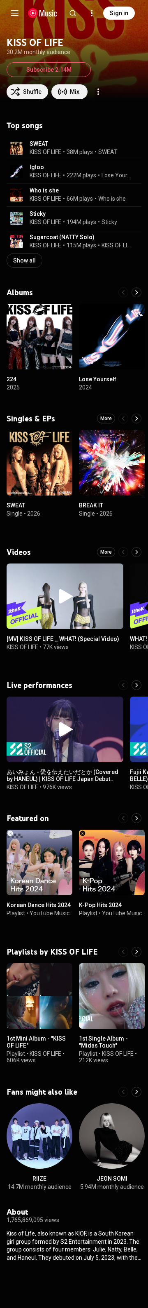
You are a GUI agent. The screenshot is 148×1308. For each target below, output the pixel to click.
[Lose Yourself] (112, 336)
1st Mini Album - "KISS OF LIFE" (36, 1042)
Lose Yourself (117, 175)
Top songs (25, 125)
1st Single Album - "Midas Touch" (103, 1042)
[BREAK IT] (112, 463)
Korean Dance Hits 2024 (39, 905)
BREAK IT (91, 505)
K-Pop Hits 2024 (100, 905)
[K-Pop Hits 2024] (112, 862)
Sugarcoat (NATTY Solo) (62, 237)
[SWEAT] (39, 463)
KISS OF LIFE (45, 152)
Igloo (37, 167)
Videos (19, 552)
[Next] (136, 292)
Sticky (38, 213)
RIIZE (39, 1178)
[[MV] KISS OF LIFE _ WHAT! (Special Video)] (65, 596)
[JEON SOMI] (112, 1136)
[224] (39, 336)
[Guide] (15, 13)
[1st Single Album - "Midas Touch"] (112, 996)
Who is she (44, 190)
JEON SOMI (112, 1178)
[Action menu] (98, 91)
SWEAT (39, 143)
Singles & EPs (31, 418)
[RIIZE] (39, 1136)
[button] (16, 148)
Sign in (119, 13)
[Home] (42, 13)
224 (11, 379)
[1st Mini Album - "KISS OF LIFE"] (39, 996)
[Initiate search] (72, 13)
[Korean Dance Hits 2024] (39, 862)
